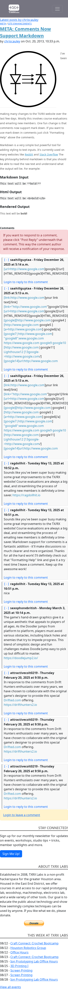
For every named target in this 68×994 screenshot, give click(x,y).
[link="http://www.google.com (25, 307)
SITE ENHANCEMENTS (20, 23)
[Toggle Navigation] (57, 9)
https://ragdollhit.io (26, 495)
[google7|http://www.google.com (28, 334)
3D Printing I (19, 966)
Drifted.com (12, 700)
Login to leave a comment (21, 815)
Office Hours (19, 952)
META (3, 23)
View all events (10, 987)
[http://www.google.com (21, 325)
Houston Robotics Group (28, 948)
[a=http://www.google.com (23, 329)
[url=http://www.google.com (24, 269)
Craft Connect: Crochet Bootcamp (34, 943)
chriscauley (12, 41)
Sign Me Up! (11, 854)
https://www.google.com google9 (28, 343)
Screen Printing (21, 970)
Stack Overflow (48, 154)
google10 (59, 343)
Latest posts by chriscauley (19, 20)
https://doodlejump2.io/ (21, 658)
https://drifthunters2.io (20, 705)
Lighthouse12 (13, 352)
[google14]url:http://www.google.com (31, 361)
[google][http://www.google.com (27, 320)
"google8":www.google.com (24, 338)
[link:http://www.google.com (24, 298)
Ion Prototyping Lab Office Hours (34, 961)
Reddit (29, 154)
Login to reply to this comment (26, 282)
